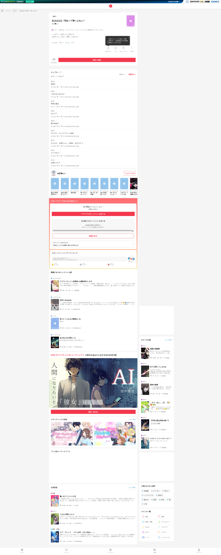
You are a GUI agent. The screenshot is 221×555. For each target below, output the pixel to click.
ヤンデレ (155, 491)
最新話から (132, 74)
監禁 (154, 499)
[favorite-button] (108, 48)
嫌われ (145, 499)
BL (169, 499)
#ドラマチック (62, 355)
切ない (166, 491)
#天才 (53, 355)
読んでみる (93, 411)
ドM (144, 504)
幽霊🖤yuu (55, 24)
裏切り (159, 495)
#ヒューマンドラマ (76, 355)
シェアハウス (148, 495)
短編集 (145, 491)
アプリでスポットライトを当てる (93, 214)
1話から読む (97, 60)
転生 (161, 499)
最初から (122, 74)
